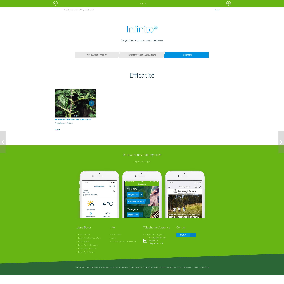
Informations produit (97, 55)
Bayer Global (84, 234)
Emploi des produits (151, 267)
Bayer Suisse (84, 241)
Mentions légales (136, 267)
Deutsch (217, 10)
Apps (113, 238)
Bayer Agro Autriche (87, 248)
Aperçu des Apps (143, 161)
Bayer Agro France (86, 252)
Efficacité (187, 55)
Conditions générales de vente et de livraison (175, 267)
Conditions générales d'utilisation (86, 267)
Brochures (116, 234)
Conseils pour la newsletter (123, 241)
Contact (183, 235)
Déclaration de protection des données (114, 267)
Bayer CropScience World (89, 238)
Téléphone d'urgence (154, 234)
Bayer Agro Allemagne (88, 245)
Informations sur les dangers (142, 55)
